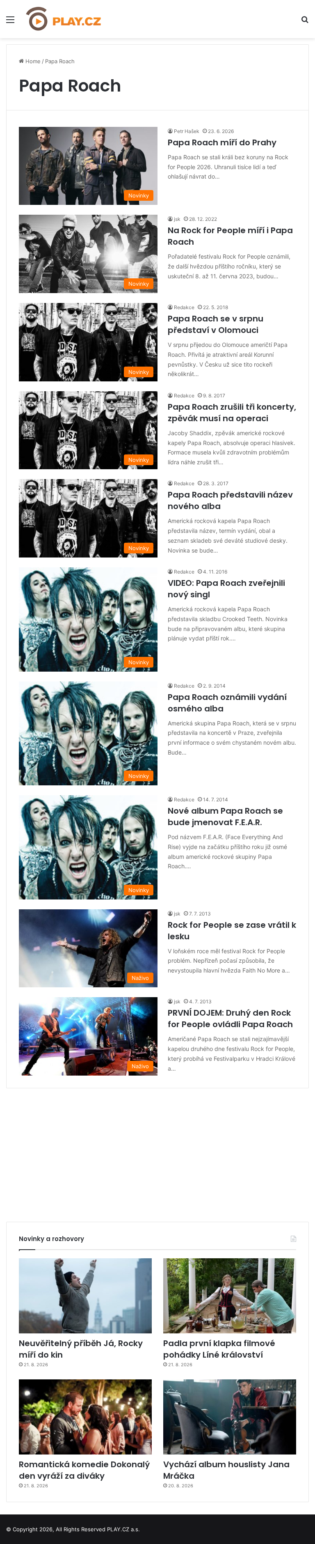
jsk (177, 219)
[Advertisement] (157, 1151)
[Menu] (10, 22)
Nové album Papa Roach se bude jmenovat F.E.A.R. (225, 816)
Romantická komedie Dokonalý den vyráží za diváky (84, 1470)
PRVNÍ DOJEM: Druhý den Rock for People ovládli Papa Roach (230, 1018)
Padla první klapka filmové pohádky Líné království (219, 1349)
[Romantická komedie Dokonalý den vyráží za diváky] (85, 1417)
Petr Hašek (186, 131)
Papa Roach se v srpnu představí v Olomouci (215, 324)
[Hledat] (305, 22)
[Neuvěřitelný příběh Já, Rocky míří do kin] (85, 1295)
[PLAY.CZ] (64, 19)
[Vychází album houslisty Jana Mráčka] (229, 1417)
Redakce (184, 307)
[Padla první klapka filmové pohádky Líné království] (229, 1295)
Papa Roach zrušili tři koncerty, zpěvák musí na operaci (232, 412)
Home (32, 61)
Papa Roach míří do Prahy (222, 142)
